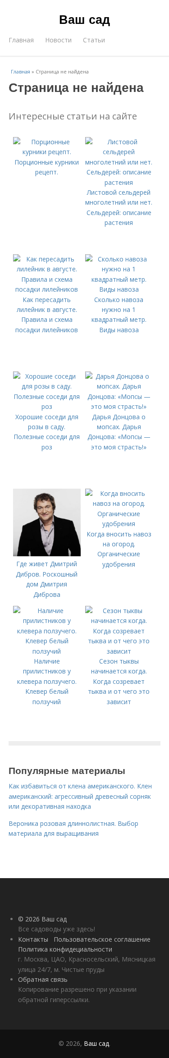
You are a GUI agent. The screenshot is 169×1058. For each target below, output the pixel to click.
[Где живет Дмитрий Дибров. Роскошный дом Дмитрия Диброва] (47, 554)
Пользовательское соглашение (102, 939)
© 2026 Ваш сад (42, 919)
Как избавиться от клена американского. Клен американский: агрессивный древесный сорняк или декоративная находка (80, 796)
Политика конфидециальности (65, 949)
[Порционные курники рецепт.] (47, 151)
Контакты (33, 939)
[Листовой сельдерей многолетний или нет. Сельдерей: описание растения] (119, 182)
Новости (58, 40)
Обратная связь (43, 979)
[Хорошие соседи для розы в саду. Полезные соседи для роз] (47, 406)
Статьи (94, 40)
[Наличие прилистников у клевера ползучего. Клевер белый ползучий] (47, 651)
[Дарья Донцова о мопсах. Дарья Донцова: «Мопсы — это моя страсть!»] (119, 406)
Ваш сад (84, 18)
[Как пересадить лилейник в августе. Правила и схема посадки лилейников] (47, 289)
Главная (21, 40)
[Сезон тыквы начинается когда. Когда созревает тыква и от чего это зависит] (119, 651)
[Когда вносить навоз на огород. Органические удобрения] (119, 523)
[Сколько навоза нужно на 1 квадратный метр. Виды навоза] (119, 289)
